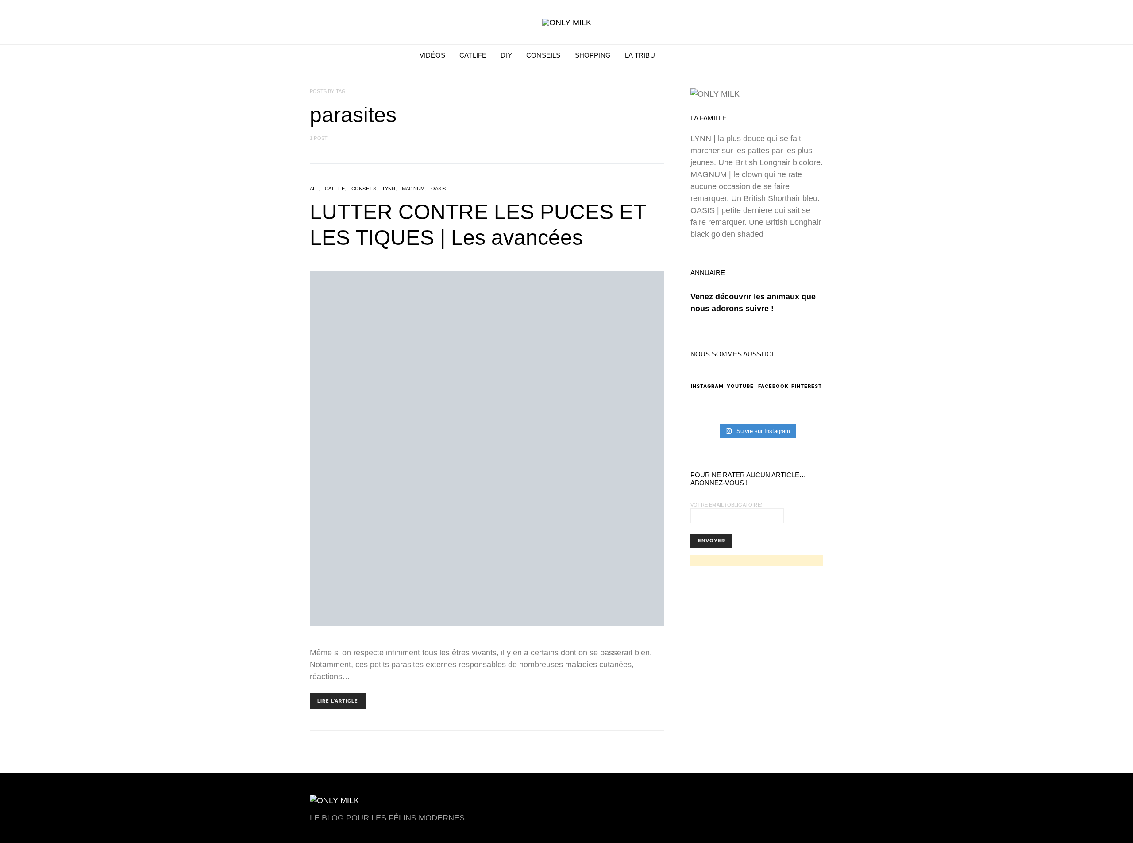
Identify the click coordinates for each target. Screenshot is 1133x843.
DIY (506, 55)
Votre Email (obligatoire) (726, 504)
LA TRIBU (640, 55)
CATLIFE (472, 55)
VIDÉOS (432, 55)
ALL (314, 188)
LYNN (389, 188)
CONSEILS (543, 55)
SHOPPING (593, 55)
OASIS (438, 188)
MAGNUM (413, 188)
